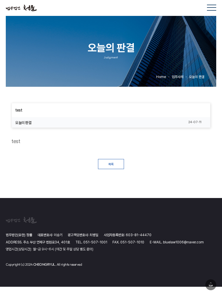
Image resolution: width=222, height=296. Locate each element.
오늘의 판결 (196, 77)
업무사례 (177, 77)
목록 (111, 164)
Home (161, 77)
